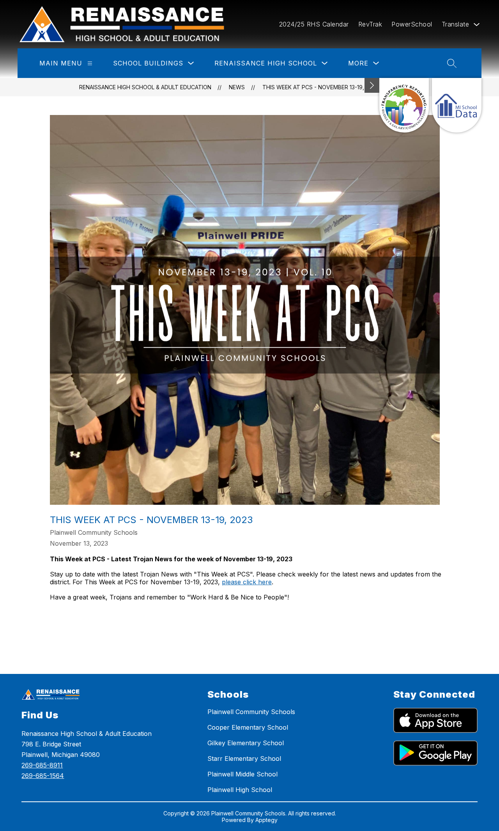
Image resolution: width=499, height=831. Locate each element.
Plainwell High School (239, 790)
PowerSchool (411, 24)
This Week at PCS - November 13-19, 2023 (320, 87)
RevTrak (370, 24)
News (237, 87)
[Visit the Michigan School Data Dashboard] (456, 105)
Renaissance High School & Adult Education (145, 87)
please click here (247, 582)
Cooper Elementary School (247, 727)
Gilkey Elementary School (245, 743)
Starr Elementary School (244, 758)
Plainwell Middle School (242, 774)
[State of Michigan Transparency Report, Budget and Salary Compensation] (404, 105)
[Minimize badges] (372, 85)
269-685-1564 (42, 776)
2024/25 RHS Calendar (314, 24)
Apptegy (266, 820)
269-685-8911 (42, 765)
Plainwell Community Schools (251, 712)
